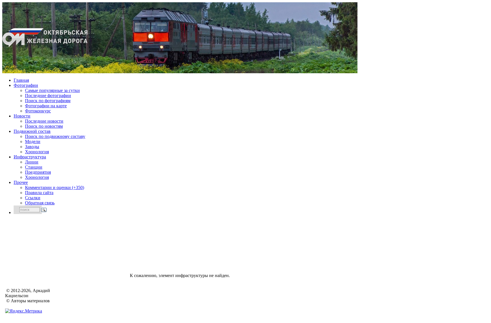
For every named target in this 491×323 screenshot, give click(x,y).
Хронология (37, 151)
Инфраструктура (30, 156)
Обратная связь (40, 202)
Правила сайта (39, 192)
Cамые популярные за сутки (52, 90)
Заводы (32, 146)
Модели (32, 141)
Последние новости (44, 121)
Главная (21, 80)
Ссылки (32, 197)
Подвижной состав (32, 131)
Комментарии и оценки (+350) (54, 187)
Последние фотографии (48, 95)
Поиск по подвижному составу (55, 136)
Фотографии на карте (46, 105)
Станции (33, 167)
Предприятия (38, 172)
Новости (22, 116)
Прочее (21, 182)
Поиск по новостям (44, 126)
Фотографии (26, 85)
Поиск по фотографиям (47, 100)
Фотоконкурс (38, 110)
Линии (31, 162)
